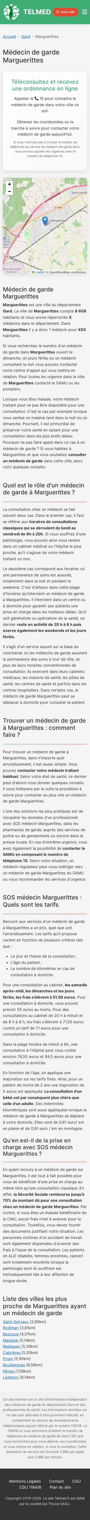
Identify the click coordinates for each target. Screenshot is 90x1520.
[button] (45, 221)
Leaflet (39, 272)
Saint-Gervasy (16, 1321)
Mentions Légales (25, 1481)
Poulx (8, 1358)
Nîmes (9, 1371)
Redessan (12, 1346)
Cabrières (12, 1352)
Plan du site (60, 1487)
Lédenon (11, 1377)
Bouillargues (14, 1364)
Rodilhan (11, 1327)
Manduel (11, 1340)
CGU (76, 1481)
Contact (56, 1481)
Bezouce (11, 1334)
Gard (25, 36)
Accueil (9, 36)
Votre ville (68, 12)
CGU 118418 (30, 1487)
